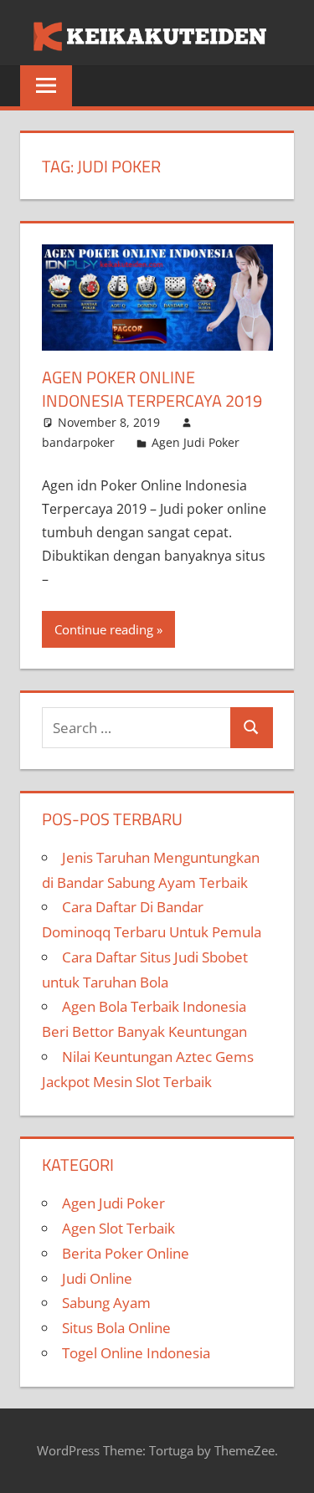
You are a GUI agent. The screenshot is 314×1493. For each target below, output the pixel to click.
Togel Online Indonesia (136, 1352)
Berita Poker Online (125, 1253)
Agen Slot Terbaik (118, 1228)
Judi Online (97, 1278)
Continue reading (103, 629)
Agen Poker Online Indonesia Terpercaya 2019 (152, 388)
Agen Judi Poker (195, 442)
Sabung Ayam (106, 1302)
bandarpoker (78, 442)
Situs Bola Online (116, 1327)
